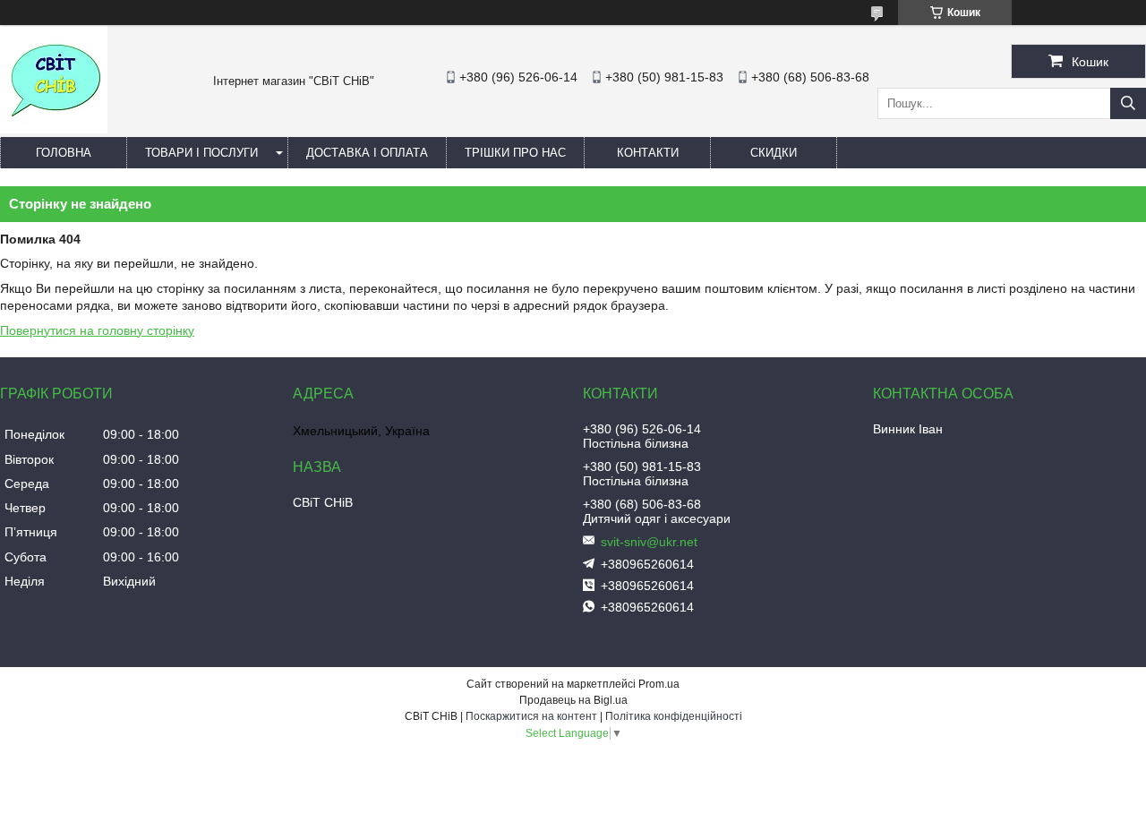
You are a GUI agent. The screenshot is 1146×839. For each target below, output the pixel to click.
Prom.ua (659, 684)
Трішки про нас (515, 152)
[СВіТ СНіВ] (53, 129)
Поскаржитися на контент (531, 716)
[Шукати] (1128, 103)
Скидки (773, 152)
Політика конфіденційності (673, 716)
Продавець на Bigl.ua (573, 700)
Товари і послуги (201, 152)
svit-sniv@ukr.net (649, 542)
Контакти (648, 152)
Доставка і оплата (367, 152)
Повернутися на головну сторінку (97, 330)
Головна (63, 152)
